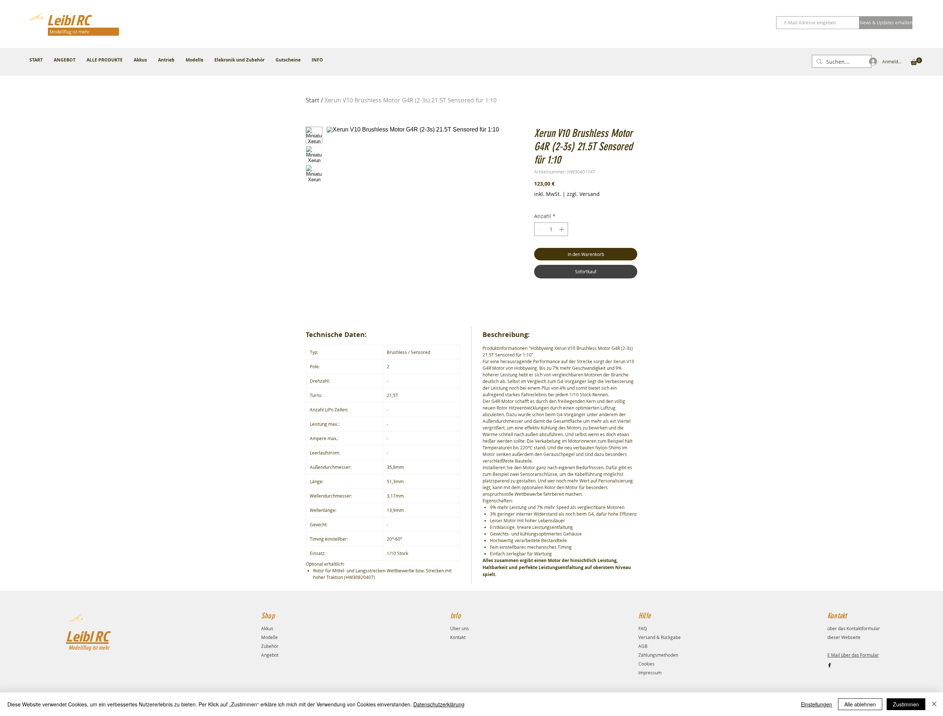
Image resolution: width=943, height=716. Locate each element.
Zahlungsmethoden (658, 655)
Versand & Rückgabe (659, 637)
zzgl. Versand (583, 193)
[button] (916, 61)
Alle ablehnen (860, 704)
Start (312, 100)
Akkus (267, 628)
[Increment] (562, 229)
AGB (643, 646)
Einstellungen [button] (816, 704)
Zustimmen (906, 704)
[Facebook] (829, 665)
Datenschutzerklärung (439, 704)
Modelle (269, 637)
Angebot (269, 655)
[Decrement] (539, 229)
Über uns (459, 628)
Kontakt (458, 637)
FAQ (642, 628)
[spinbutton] (551, 229)
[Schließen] (934, 704)
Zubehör (269, 646)
